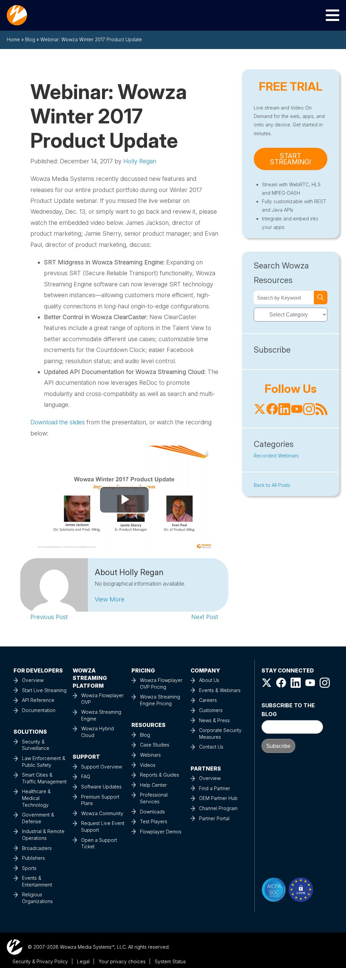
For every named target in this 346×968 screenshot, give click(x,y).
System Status (170, 961)
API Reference (38, 700)
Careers (208, 700)
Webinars (150, 755)
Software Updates (101, 786)
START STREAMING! (290, 159)
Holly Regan (139, 161)
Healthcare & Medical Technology (36, 797)
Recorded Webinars (276, 455)
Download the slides (57, 422)
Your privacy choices (122, 961)
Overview (33, 680)
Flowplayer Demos (160, 831)
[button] (109, 599)
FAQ (85, 776)
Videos (147, 765)
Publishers (33, 858)
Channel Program (218, 808)
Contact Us (211, 747)
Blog (30, 39)
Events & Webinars (220, 690)
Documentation (38, 710)
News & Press (214, 720)
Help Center (153, 785)
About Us (209, 680)
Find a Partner (214, 788)
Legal (83, 961)
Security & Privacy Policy (40, 961)
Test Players (153, 821)
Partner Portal (214, 818)
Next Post (204, 616)
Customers (211, 710)
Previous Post (49, 616)
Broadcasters (37, 848)
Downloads (152, 811)
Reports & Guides (159, 775)
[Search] (320, 297)
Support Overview (101, 767)
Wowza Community (102, 813)
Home (13, 39)
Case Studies (154, 745)
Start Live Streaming (44, 690)
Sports (29, 868)
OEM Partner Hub (218, 798)
